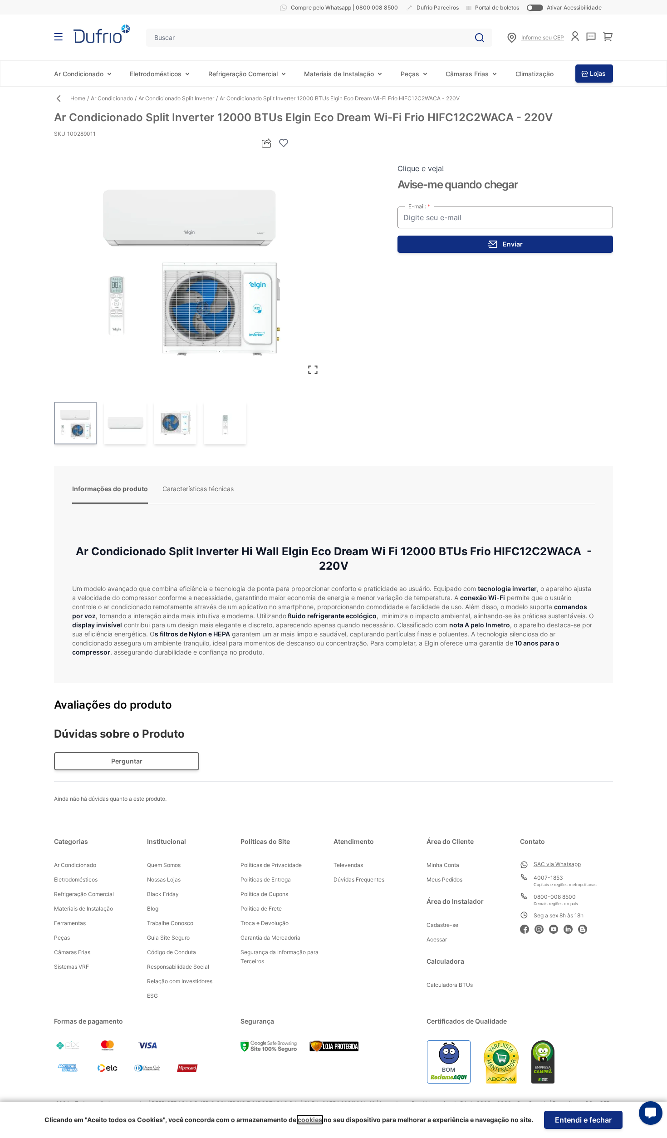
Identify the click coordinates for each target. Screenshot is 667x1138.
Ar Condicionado (78, 74)
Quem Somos (164, 865)
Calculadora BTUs (450, 984)
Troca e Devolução (264, 923)
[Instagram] (542, 928)
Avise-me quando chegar (457, 184)
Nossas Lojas (164, 879)
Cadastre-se (442, 924)
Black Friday (163, 894)
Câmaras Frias (467, 74)
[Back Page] (62, 98)
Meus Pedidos (444, 879)
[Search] (479, 38)
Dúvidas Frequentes (359, 879)
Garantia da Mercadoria (270, 937)
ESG (152, 995)
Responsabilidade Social (178, 966)
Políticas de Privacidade (271, 865)
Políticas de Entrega (265, 879)
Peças (410, 74)
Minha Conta (443, 865)
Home (77, 98)
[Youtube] (556, 928)
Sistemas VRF (71, 966)
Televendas (348, 865)
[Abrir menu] (58, 36)
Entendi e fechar (583, 1119)
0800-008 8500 (555, 896)
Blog (152, 908)
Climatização (534, 74)
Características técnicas (198, 489)
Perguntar (126, 761)
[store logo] (102, 34)
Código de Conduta (171, 952)
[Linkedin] (571, 928)
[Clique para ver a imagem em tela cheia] (189, 266)
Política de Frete (261, 908)
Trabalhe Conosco (170, 923)
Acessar (437, 939)
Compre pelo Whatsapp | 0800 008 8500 (344, 7)
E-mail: (417, 206)
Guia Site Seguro (168, 937)
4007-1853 (548, 877)
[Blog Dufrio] (585, 928)
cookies (310, 1119)
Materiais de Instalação (339, 74)
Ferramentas (70, 923)
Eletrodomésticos (155, 74)
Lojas (598, 73)
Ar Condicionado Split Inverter (176, 98)
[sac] (591, 36)
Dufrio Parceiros (438, 7)
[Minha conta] (575, 36)
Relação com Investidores (179, 981)
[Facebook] (527, 928)
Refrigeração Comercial (243, 74)
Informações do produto (110, 489)
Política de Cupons (264, 894)
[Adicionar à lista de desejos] (283, 143)
